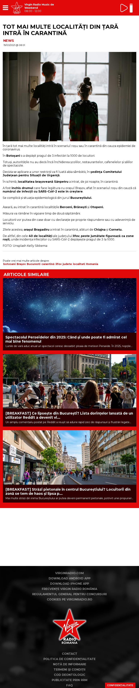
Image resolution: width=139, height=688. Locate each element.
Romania (92, 264)
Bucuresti (33, 264)
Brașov (21, 264)
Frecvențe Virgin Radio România (69, 589)
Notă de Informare (69, 664)
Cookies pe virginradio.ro (69, 599)
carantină (47, 264)
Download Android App (69, 578)
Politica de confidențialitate (69, 659)
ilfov (59, 264)
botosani (9, 264)
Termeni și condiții (69, 669)
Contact (69, 653)
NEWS (8, 41)
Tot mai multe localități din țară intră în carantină (60, 29)
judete (67, 264)
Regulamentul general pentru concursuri (69, 594)
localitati (79, 264)
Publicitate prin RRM (69, 680)
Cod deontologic (69, 675)
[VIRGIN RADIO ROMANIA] (16, 7)
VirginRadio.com (69, 573)
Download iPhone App (69, 583)
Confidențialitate (120, 685)
